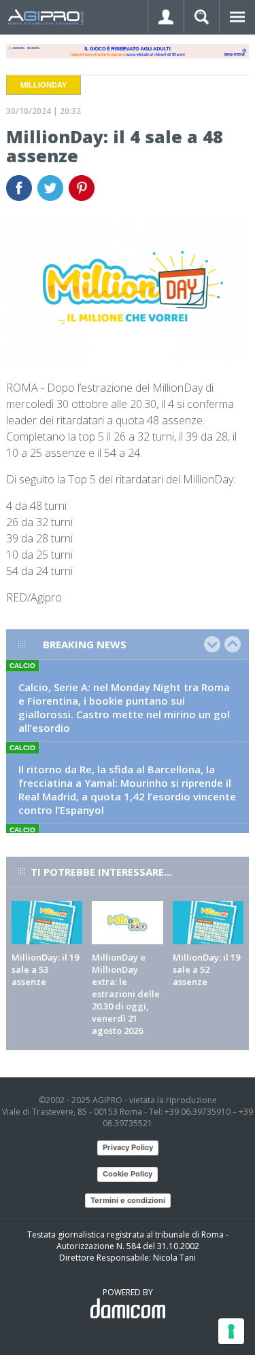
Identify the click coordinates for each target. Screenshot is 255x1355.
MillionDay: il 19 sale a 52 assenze (206, 969)
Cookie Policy (127, 1173)
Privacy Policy (128, 1147)
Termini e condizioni (127, 1200)
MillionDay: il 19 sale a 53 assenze (45, 969)
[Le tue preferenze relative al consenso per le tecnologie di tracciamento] (231, 1331)
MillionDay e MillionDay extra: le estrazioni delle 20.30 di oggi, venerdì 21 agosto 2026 (126, 994)
